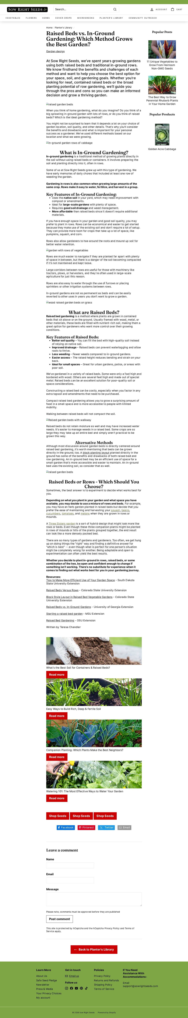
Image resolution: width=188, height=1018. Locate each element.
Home (49, 27)
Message (52, 889)
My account (43, 997)
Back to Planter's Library (96, 949)
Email (50, 874)
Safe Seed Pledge (46, 980)
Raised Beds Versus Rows (62, 590)
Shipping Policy (103, 984)
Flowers (31, 18)
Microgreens (85, 18)
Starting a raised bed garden (64, 613)
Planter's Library (111, 18)
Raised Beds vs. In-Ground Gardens (68, 607)
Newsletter (42, 984)
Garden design (55, 51)
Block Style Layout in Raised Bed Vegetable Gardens (79, 597)
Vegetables (13, 18)
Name (50, 859)
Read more (57, 674)
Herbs (46, 18)
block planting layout (96, 452)
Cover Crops (63, 18)
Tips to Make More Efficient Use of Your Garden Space (80, 580)
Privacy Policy (112, 928)
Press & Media (44, 989)
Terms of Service (104, 989)
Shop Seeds (57, 816)
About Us (41, 976)
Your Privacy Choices (48, 993)
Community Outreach (143, 18)
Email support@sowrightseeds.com (140, 984)
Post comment (59, 919)
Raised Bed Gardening (60, 620)
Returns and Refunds (106, 980)
